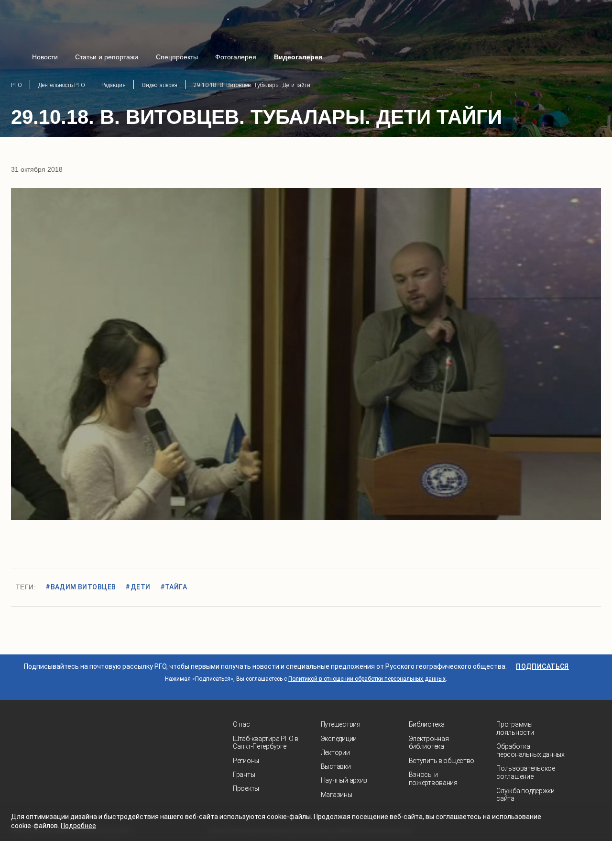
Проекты (246, 788)
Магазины (336, 794)
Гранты (244, 774)
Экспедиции (339, 738)
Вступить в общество (442, 760)
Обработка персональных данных (530, 750)
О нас (241, 724)
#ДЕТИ (137, 587)
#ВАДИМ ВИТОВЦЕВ (80, 587)
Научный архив (344, 780)
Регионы (246, 760)
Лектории (335, 752)
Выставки (336, 766)
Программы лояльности (515, 728)
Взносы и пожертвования (433, 778)
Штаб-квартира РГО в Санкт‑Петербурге (265, 743)
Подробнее (78, 826)
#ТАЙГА (173, 587)
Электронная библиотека (429, 743)
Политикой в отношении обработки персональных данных (367, 678)
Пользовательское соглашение (525, 772)
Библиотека (427, 724)
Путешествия (341, 724)
